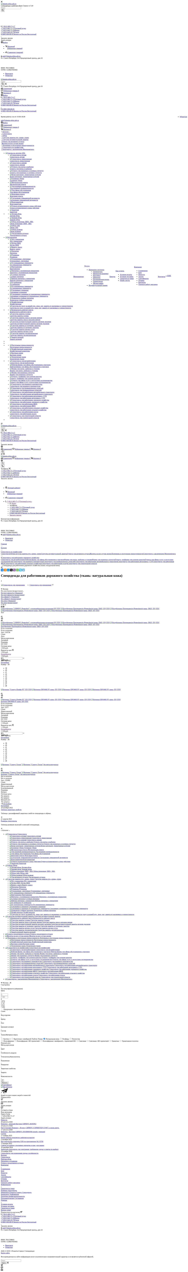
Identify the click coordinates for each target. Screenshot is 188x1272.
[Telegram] (23, 570)
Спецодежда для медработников (13, 560)
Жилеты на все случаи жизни (101, 554)
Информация (6, 1185)
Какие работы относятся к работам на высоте (17, 1137)
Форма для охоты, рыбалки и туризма (78, 560)
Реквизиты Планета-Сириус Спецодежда (16, 1192)
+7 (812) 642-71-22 (10, 30)
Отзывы (4, 1179)
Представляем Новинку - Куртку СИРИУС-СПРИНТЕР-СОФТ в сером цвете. (30, 1128)
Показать (5, 1083)
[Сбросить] (2, 1080)
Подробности (6, 654)
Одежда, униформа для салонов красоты (130, 560)
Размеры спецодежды (9, 821)
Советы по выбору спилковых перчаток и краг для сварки (22, 1145)
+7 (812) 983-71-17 (8, 26)
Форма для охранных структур (103, 560)
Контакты (4, 1181)
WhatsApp (9, 75)
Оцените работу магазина (10, 1183)
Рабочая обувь (6, 1159)
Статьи (3, 1134)
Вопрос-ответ (6, 1210)
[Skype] (20, 570)
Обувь (12, 554)
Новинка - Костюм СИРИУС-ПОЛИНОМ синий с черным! (23, 1132)
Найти (4, 1263)
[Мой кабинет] (2, 447)
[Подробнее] (1, 817)
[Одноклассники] (5, 570)
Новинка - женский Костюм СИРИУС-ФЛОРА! (18, 1124)
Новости (4, 1120)
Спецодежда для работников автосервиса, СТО (135, 561)
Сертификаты (6, 1177)
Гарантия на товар (7, 1188)
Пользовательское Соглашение (12, 1198)
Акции (3, 1175)
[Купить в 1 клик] (2, 619)
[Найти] (2, 10)
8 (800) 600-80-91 (18, 34)
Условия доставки (7, 1206)
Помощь (4, 1200)
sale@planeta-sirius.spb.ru (11, 56)
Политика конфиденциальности (13, 1196)
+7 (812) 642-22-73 (10, 32)
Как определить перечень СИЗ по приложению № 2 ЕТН (22, 1141)
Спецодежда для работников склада (54, 563)
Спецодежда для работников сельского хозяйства (23, 563)
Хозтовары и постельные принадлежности (127, 554)
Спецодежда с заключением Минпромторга (159, 554)
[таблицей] (5, 605)
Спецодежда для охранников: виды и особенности (19, 1153)
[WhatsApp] (17, 570)
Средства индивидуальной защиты (54, 554)
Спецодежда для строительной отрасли (82, 563)
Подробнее (5, 662)
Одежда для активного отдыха (78, 554)
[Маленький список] (1, 607)
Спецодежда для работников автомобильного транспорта (96, 561)
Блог (2, 1171)
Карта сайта (5, 1253)
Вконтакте (9, 73)
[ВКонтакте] (2, 570)
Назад (14, 503)
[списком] (3, 605)
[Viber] (14, 570)
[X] (11, 570)
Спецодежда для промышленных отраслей (59, 561)
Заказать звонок (15, 515)
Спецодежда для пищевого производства (28, 561)
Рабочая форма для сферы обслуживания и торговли (44, 560)
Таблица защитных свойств (11, 810)
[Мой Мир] (8, 570)
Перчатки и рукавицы (9, 1161)
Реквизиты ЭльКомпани (10, 1194)
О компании (5, 1169)
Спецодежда (5, 554)
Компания (4, 1165)
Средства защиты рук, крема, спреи (28, 554)
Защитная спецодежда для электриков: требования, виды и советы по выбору (30, 1149)
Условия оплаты (7, 1204)
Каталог (4, 1155)
